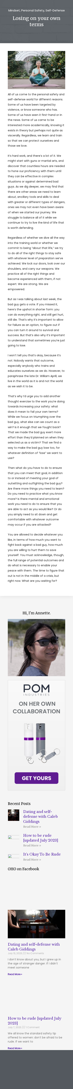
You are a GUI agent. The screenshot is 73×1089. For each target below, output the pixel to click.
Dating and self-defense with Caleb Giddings (40, 817)
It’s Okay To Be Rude (42, 854)
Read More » (32, 826)
